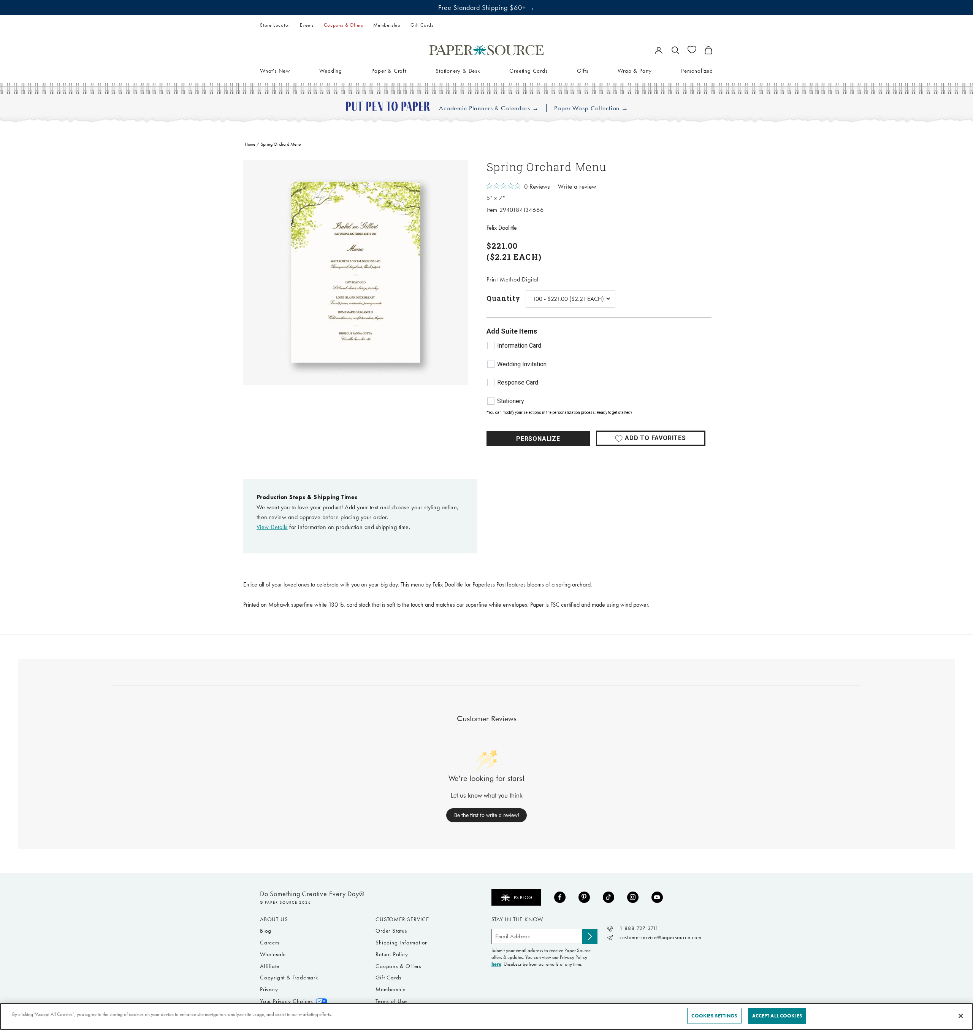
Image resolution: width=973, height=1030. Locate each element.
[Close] (960, 1016)
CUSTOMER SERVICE (402, 919)
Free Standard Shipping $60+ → (486, 7)
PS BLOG (523, 897)
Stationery (510, 401)
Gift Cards (422, 25)
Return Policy (392, 954)
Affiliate (269, 966)
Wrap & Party (635, 70)
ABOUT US (274, 919)
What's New (275, 70)
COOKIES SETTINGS (714, 1016)
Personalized (697, 70)
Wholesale (273, 954)
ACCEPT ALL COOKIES (777, 1016)
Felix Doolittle (501, 227)
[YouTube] (657, 897)
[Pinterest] (584, 897)
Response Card (517, 382)
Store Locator (275, 25)
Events (307, 25)
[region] (355, 272)
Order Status (391, 930)
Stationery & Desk (458, 70)
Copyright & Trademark (289, 977)
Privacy (269, 989)
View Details (272, 527)
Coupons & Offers (343, 25)
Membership (387, 25)
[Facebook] (560, 897)
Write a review (577, 186)
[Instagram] (633, 897)
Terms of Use (391, 1001)
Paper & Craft (388, 70)
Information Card (519, 345)
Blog (265, 930)
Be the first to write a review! (486, 815)
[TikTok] (608, 897)
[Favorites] (692, 49)
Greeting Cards (528, 70)
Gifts (582, 70)
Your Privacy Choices (286, 1001)
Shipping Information (402, 942)
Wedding (330, 70)
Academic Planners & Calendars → (489, 108)
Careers (269, 942)
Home (250, 144)
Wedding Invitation (522, 364)
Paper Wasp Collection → (591, 108)
